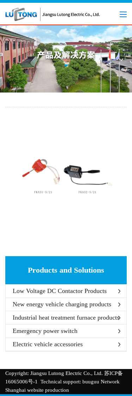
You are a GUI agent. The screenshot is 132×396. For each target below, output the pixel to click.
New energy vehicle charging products (62, 304)
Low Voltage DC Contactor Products (60, 290)
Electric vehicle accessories (48, 344)
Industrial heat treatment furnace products (66, 317)
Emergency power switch (45, 330)
